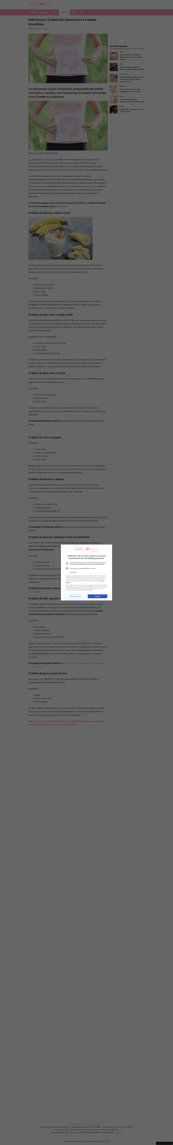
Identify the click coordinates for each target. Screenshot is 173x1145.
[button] (86, 572)
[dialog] (86, 572)
